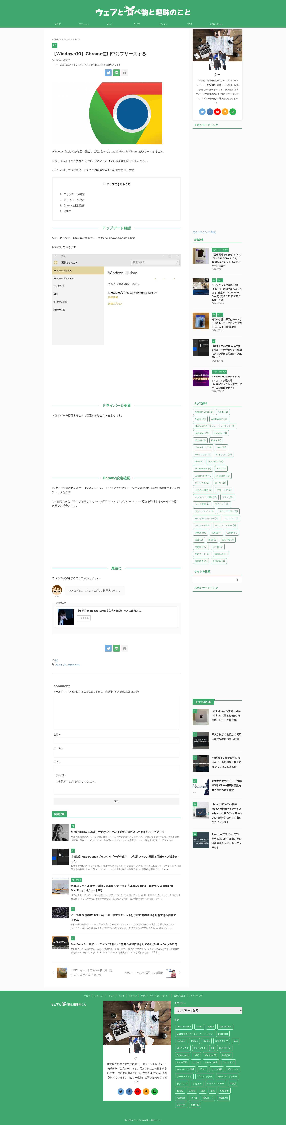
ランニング (231, 518)
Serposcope (203, 468)
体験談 (200, 532)
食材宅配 (219, 561)
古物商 (232, 532)
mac (221, 447)
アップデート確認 (74, 194)
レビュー (202, 525)
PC (56, 660)
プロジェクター (228, 511)
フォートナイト (204, 511)
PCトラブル (61, 664)
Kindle (216, 440)
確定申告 (201, 561)
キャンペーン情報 (206, 497)
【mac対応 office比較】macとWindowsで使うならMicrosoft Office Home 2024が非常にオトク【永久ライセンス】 (227, 813)
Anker (223, 411)
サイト (57, 762)
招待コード (202, 554)
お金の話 (223, 475)
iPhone (200, 440)
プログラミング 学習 (204, 232)
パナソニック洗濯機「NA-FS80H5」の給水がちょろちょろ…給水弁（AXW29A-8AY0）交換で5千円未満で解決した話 (227, 292)
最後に (68, 211)
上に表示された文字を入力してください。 (76, 781)
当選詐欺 (201, 546)
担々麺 (218, 546)
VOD (189, 24)
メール (58, 748)
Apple (200, 419)
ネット (110, 24)
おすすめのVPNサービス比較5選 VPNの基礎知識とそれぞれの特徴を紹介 (227, 785)
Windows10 (74, 664)
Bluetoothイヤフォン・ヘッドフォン (215, 426)
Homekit (221, 433)
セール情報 (202, 504)
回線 (199, 539)
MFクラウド (202, 454)
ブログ (57, 24)
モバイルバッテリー (207, 518)
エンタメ (163, 24)
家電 (212, 539)
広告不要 (228, 539)
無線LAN (221, 554)
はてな (220, 483)
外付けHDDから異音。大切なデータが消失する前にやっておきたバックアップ (117, 832)
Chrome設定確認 (74, 205)
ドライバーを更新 (74, 199)
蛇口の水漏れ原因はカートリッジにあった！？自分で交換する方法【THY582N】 (227, 323)
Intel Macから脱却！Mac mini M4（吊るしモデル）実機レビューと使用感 (226, 715)
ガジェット (83, 24)
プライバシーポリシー (160, 996)
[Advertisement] (116, 373)
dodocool (202, 433)
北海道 (216, 532)
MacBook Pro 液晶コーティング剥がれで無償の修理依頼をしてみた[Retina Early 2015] (124, 944)
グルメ (227, 497)
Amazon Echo (204, 411)
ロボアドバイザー (225, 525)
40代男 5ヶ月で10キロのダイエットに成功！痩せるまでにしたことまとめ (226, 762)
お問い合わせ (216, 24)
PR (199, 461)
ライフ (137, 24)
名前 (57, 734)
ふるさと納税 (203, 490)
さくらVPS (202, 483)
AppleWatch (219, 419)
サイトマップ (196, 996)
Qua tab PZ (215, 461)
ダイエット (222, 504)
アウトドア (224, 490)
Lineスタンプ (203, 447)
